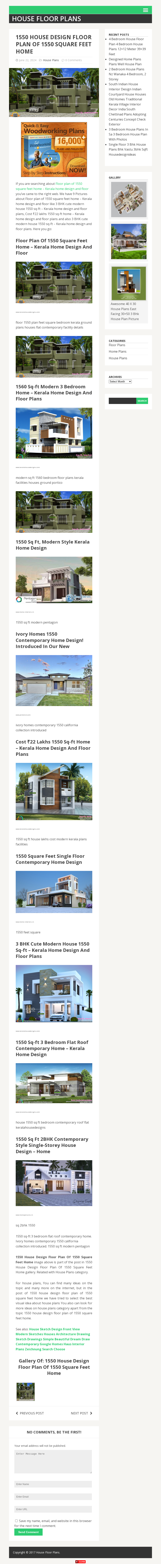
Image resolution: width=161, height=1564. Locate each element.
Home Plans (117, 351)
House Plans (51, 60)
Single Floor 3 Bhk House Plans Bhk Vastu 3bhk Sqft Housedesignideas (128, 149)
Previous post (32, 1413)
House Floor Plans (47, 1552)
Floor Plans (117, 345)
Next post (79, 1413)
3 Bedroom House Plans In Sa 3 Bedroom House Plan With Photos (128, 134)
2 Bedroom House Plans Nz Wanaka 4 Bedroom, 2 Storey (127, 74)
